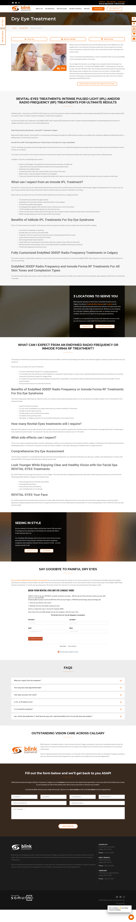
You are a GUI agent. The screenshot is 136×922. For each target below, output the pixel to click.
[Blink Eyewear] (21, 9)
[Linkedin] (15, 3)
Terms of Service (72, 646)
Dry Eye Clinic (62, 8)
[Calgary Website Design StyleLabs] (22, 898)
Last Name (75, 620)
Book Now (98, 8)
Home (15, 28)
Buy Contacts (114, 8)
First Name (34, 620)
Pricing (87, 8)
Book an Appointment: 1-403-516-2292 (111, 3)
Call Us (30, 39)
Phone (71, 628)
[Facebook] (12, 3)
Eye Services (49, 8)
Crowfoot (102, 2)
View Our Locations (105, 326)
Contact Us (86, 326)
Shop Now (108, 39)
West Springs (111, 2)
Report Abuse (63, 646)
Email (32, 628)
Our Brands (47, 550)
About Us (39, 8)
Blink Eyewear (108, 900)
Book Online (69, 39)
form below (91, 789)
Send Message (68, 826)
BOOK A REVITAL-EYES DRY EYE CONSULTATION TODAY (97, 84)
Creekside (121, 2)
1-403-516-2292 (109, 852)
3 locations (61, 782)
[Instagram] (18, 3)
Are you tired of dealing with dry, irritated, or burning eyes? (29, 580)
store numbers (74, 789)
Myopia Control (75, 8)
